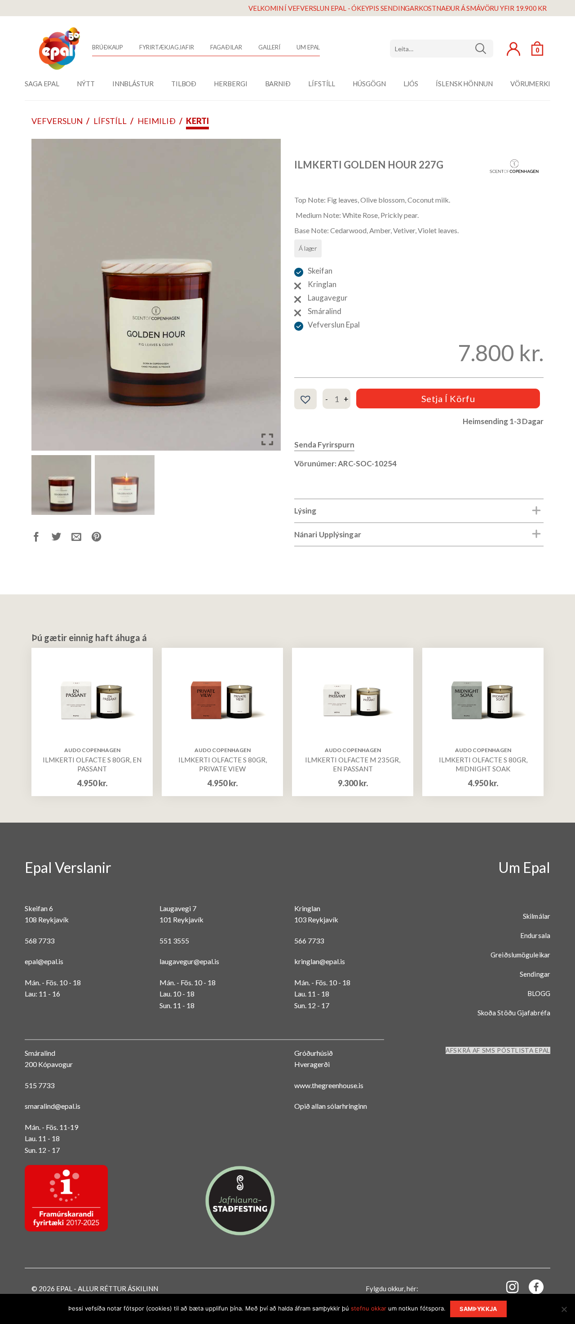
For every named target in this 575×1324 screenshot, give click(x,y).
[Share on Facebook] (41, 538)
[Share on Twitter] (62, 538)
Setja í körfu (448, 398)
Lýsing (305, 510)
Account (513, 49)
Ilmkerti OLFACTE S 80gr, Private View (222, 764)
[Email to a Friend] (81, 538)
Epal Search (441, 49)
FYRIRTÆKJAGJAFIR (166, 47)
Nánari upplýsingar (327, 534)
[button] (267, 298)
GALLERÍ (269, 47)
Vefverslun (57, 121)
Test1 (484, 48)
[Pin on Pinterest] (102, 538)
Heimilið (156, 121)
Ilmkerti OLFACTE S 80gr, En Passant (92, 764)
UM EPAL (308, 47)
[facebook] (531, 1288)
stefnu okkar (368, 1308)
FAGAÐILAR (226, 47)
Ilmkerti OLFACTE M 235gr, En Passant (352, 764)
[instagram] (507, 1286)
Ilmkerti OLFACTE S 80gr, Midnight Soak (483, 764)
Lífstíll (110, 121)
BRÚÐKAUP (107, 47)
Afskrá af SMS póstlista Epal (498, 1050)
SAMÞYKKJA (478, 1309)
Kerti (197, 121)
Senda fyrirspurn (324, 444)
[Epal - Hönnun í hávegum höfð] (58, 48)
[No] (563, 1312)
